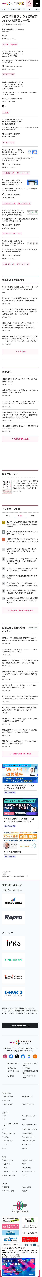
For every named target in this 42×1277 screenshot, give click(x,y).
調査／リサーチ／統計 (30, 1129)
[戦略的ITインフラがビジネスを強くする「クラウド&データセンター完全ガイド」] (10, 1221)
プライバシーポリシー (14, 1071)
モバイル (6, 1145)
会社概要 (11, 1076)
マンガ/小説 (27, 1168)
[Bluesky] (23, 1056)
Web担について (8, 1104)
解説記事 (6, 1187)
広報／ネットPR (8, 1141)
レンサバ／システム (29, 1137)
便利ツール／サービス (10, 1171)
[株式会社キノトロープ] (13, 960)
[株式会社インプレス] (20, 1207)
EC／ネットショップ (29, 1141)
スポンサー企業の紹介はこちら (20, 1026)
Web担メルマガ (28, 1096)
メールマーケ (27, 1145)
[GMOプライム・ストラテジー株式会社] (13, 993)
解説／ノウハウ (8, 1160)
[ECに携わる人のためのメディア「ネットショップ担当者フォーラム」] (30, 1240)
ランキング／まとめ (9, 1175)
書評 (24, 1164)
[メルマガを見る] (5, 1056)
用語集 (4, 874)
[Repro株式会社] (13, 917)
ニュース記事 (27, 1187)
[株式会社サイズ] (13, 976)
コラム (5, 1168)
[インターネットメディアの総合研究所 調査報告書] (30, 1227)
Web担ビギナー (8, 1096)
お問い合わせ (12, 1068)
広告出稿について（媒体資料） (30, 1064)
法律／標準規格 (28, 1133)
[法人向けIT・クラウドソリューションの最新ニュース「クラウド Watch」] (10, 1233)
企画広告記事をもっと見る (22, 754)
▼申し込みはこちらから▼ (11, 1257)
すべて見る (22, 351)
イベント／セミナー (29, 1171)
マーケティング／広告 (14, 9)
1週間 (20, 516)
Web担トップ (6, 872)
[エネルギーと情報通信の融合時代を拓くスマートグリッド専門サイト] (10, 1240)
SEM (5, 1148)
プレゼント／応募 (9, 1191)
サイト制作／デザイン (29, 1124)
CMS (5, 1129)
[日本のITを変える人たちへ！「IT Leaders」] (30, 1233)
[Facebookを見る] (11, 1056)
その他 (25, 1148)
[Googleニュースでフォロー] (29, 1056)
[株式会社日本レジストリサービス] (13, 943)
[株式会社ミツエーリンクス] (13, 901)
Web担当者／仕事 (9, 1133)
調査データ (7, 1164)
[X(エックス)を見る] (17, 1056)
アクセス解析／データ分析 (11, 1124)
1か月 (32, 516)
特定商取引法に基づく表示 (30, 1072)
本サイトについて (13, 1063)
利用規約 (27, 1068)
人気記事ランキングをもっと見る (21, 610)
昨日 (8, 516)
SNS (30, 9)
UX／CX (6, 1137)
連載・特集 (7, 1100)
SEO (3, 9)
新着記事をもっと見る (22, 439)
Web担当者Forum (10, 3)
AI (24, 9)
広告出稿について (28, 1104)
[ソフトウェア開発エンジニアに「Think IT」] (30, 1221)
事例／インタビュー (29, 1160)
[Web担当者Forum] (20, 1043)
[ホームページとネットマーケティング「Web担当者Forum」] (10, 1227)
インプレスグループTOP (29, 1077)
